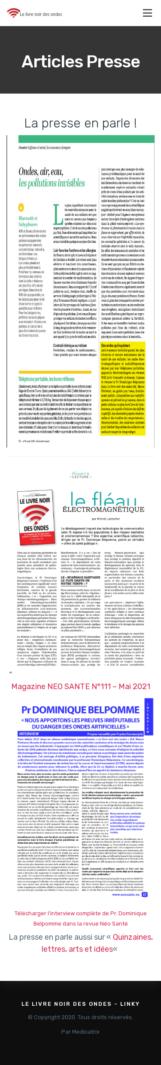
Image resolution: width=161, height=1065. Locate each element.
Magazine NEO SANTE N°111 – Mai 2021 (80, 686)
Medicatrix (86, 1032)
